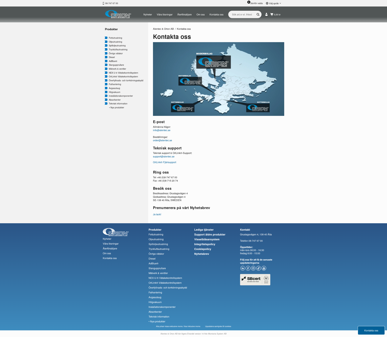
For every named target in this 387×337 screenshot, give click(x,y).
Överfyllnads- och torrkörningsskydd (126, 80)
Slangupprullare (116, 64)
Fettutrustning (115, 37)
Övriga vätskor (116, 53)
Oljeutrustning (115, 41)
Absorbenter (115, 99)
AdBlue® (113, 61)
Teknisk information (118, 103)
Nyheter (147, 14)
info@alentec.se (161, 130)
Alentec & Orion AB (163, 29)
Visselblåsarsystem (207, 239)
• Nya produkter (116, 107)
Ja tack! (157, 214)
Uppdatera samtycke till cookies (218, 326)
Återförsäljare (184, 14)
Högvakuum (114, 92)
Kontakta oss (216, 14)
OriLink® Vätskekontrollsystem (123, 76)
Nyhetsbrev (201, 254)
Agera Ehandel (187, 333)
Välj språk (274, 3)
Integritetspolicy (204, 244)
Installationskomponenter (121, 95)
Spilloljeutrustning (117, 45)
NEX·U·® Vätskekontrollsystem (123, 72)
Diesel (112, 57)
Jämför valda (256, 3)
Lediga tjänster (204, 230)
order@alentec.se (162, 140)
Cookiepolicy (202, 249)
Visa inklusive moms (192, 326)
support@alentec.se (163, 156)
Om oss (201, 14)
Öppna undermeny (106, 37)
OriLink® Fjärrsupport (164, 162)
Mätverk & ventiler (117, 68)
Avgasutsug (114, 88)
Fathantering (115, 84)
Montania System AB (217, 333)
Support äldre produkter (209, 234)
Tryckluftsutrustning (118, 49)
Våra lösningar (164, 14)
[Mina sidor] (266, 14)
